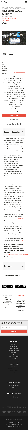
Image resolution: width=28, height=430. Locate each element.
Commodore (14, 367)
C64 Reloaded (16, 107)
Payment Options (14, 346)
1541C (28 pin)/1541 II (13, 98)
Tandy (14, 373)
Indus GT (14, 100)
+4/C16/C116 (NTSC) (15, 86)
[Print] (13, 124)
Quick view (7, 307)
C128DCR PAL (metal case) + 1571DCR (16, 94)
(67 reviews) (13, 18)
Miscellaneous (14, 371)
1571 (23, 98)
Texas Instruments (14, 375)
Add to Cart (7, 310)
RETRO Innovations (14, 385)
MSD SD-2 (12, 102)
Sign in (11, 356)
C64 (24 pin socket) (15, 81)
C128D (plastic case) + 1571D (15, 90)
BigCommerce (16, 422)
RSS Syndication (14, 352)
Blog (14, 354)
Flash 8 (21, 104)
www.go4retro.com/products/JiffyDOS (16, 255)
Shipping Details (14, 348)
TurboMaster (12, 104)
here (22, 240)
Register (17, 356)
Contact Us (14, 344)
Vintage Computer (14, 377)
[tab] (14, 266)
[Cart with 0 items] (23, 2)
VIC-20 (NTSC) (10, 79)
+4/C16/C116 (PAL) (13, 88)
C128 (22, 88)
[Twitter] (15, 124)
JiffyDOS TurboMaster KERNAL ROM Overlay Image (7, 300)
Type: (14, 76)
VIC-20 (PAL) (20, 79)
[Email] (10, 124)
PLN (19, 2)
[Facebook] (7, 124)
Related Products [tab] (12, 276)
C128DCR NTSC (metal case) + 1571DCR (15, 92)
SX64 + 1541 (9, 96)
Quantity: (14, 109)
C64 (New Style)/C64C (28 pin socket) (15, 83)
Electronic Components (14, 369)
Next (26, 289)
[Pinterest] (21, 124)
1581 (7, 100)
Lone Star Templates (17, 424)
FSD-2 (20, 102)
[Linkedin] (18, 124)
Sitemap (14, 358)
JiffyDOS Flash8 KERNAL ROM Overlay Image (21, 301)
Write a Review (5, 20)
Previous (2, 289)
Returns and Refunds (14, 350)
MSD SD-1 (22, 100)
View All (14, 387)
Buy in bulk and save (19, 72)
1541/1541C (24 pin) (21, 96)
